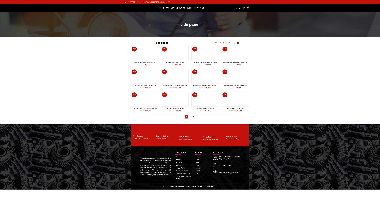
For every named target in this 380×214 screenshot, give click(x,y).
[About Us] (184, 162)
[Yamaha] (203, 168)
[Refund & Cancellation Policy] (184, 177)
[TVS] (203, 165)
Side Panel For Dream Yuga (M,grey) (235, 85)
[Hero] (203, 159)
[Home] (184, 157)
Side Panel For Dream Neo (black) (144, 63)
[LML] (203, 173)
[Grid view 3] (235, 43)
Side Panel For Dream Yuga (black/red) (235, 63)
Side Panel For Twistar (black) (175, 108)
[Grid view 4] (238, 43)
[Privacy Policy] (184, 168)
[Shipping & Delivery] (184, 170)
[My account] (236, 8)
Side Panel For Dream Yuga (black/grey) (205, 63)
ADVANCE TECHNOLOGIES (207, 186)
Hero (139, 43)
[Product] (184, 159)
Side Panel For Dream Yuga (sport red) (145, 108)
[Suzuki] (203, 170)
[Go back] (178, 24)
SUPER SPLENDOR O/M (151, 43)
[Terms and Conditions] (184, 173)
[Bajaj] (203, 162)
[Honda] (203, 157)
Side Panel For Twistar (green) (205, 108)
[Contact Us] (184, 165)
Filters (247, 43)
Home (133, 43)
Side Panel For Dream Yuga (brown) (145, 85)
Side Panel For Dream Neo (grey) (175, 63)
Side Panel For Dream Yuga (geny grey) (205, 85)
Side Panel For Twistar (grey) (235, 108)
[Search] (240, 8)
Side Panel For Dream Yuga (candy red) (175, 85)
